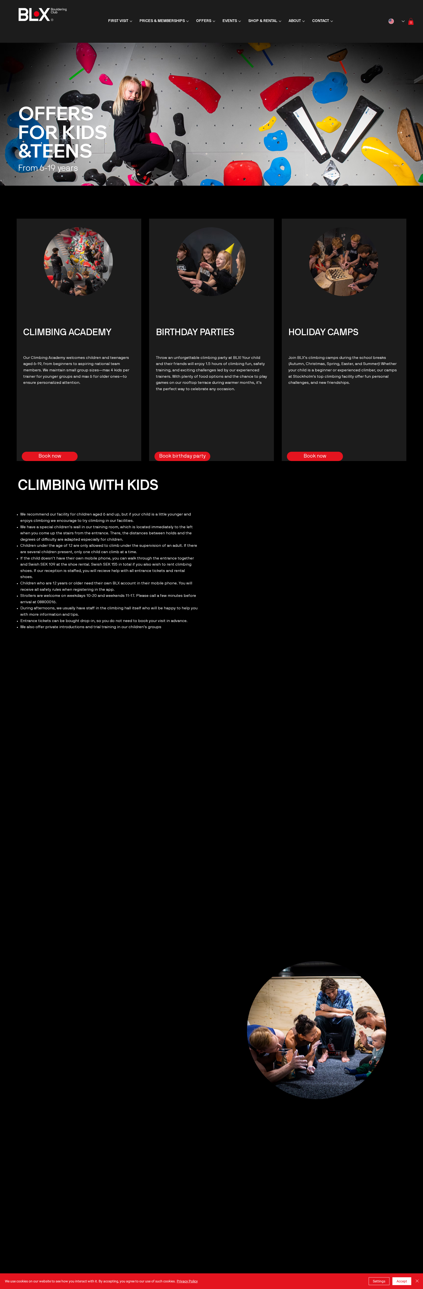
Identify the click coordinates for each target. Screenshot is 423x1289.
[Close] (417, 1281)
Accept (402, 1281)
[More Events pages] (239, 21)
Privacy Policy (187, 1281)
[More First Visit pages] (131, 21)
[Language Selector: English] (396, 21)
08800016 (46, 602)
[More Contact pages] (331, 21)
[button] (411, 21)
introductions (71, 627)
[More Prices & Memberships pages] (187, 21)
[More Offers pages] (214, 21)
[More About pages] (303, 21)
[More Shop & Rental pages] (280, 21)
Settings (379, 1281)
